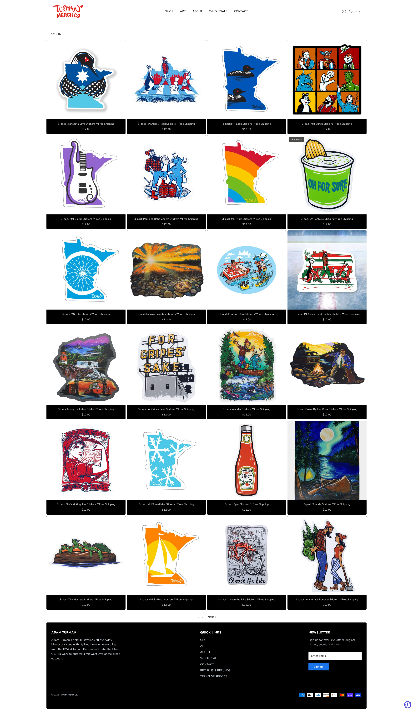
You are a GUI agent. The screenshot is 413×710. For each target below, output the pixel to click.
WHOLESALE (218, 11)
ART (183, 11)
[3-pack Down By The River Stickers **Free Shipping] (327, 365)
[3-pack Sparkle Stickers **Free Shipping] (327, 460)
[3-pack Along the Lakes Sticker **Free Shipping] (86, 365)
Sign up (319, 667)
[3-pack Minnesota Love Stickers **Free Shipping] (86, 79)
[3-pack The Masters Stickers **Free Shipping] (86, 555)
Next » (212, 617)
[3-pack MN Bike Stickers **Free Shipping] (86, 270)
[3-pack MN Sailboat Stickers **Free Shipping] (166, 555)
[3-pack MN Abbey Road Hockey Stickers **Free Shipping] (327, 270)
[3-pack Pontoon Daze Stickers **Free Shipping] (246, 270)
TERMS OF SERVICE (213, 676)
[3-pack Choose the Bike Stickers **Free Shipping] (246, 555)
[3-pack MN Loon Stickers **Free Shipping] (246, 79)
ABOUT (197, 11)
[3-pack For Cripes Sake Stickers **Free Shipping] (166, 365)
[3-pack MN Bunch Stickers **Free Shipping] (327, 79)
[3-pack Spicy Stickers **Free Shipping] (246, 460)
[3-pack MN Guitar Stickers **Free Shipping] (86, 174)
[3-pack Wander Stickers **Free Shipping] (246, 365)
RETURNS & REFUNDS (215, 670)
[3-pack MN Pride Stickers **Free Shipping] (246, 174)
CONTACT (241, 11)
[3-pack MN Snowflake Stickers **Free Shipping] (166, 460)
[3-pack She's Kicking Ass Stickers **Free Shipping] (86, 460)
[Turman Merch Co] (68, 11)
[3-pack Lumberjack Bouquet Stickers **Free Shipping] (327, 555)
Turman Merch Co (68, 694)
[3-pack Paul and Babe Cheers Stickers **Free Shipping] (166, 174)
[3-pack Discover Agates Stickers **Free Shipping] (166, 270)
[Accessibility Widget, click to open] (407, 704)
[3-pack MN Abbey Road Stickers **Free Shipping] (166, 79)
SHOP (169, 11)
